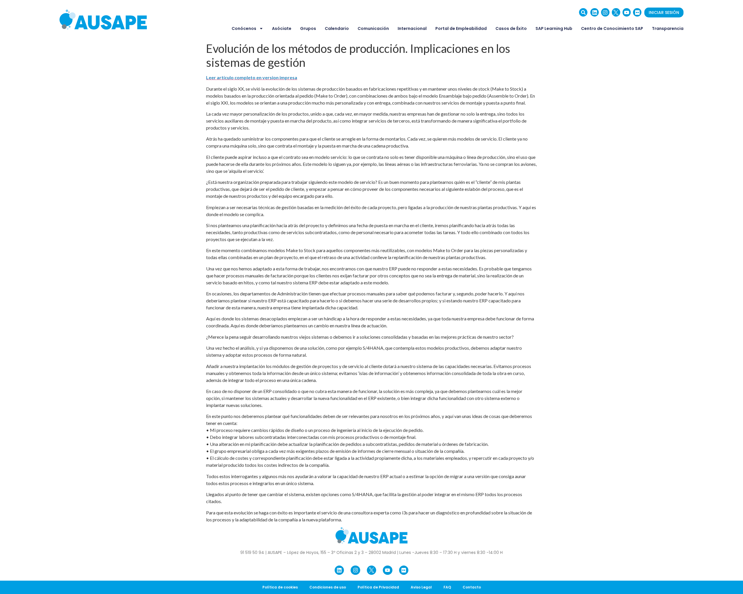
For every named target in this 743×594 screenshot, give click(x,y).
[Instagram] (605, 12)
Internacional (412, 28)
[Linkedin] (594, 12)
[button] (583, 12)
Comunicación (373, 28)
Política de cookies (280, 587)
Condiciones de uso (327, 587)
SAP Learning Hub (553, 28)
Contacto (472, 587)
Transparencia (668, 28)
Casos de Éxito (511, 28)
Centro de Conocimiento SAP (612, 28)
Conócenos (244, 28)
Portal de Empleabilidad (461, 28)
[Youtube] (627, 12)
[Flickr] (637, 12)
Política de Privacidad (378, 587)
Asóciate (281, 28)
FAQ (447, 587)
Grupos (308, 28)
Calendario (337, 28)
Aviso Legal (421, 587)
